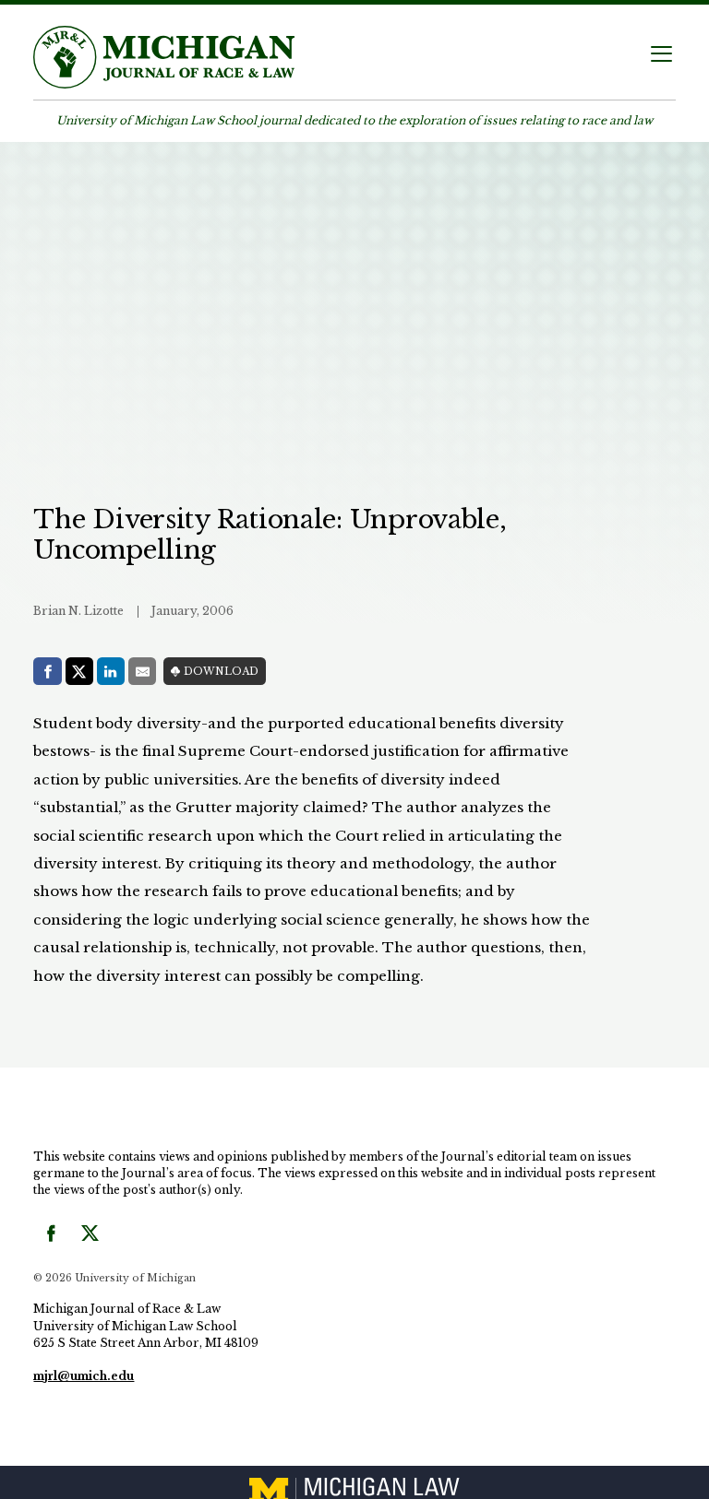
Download (221, 672)
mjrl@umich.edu (83, 1376)
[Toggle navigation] (661, 55)
